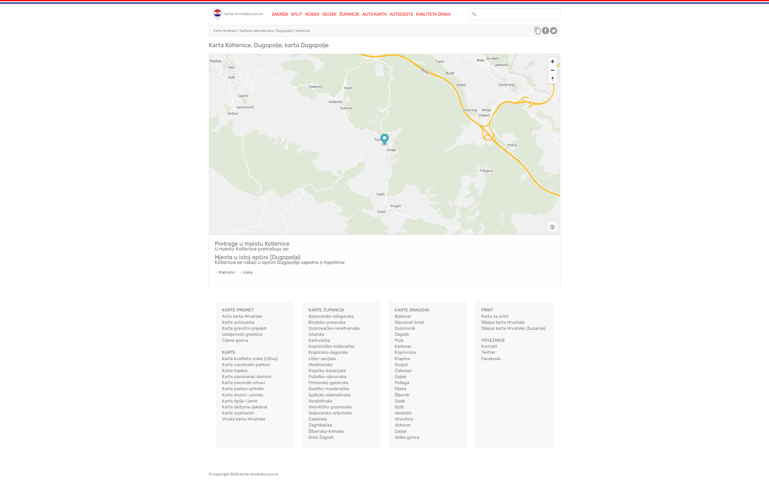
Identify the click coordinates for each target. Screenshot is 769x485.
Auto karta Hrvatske (242, 316)
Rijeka (312, 14)
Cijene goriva (235, 340)
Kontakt (489, 346)
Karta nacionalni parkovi (246, 364)
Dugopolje (284, 31)
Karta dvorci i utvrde (242, 395)
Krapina (402, 358)
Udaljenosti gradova (242, 334)
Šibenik (402, 395)
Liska (247, 272)
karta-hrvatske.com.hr (243, 14)
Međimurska (321, 364)
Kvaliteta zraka (433, 14)
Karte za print (495, 316)
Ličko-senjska (322, 358)
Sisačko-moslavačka (329, 388)
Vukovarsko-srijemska (330, 413)
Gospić (401, 364)
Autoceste (401, 14)
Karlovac (403, 346)
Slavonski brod (409, 322)
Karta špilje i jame (239, 401)
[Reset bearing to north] (552, 78)
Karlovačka (319, 340)
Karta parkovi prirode (243, 388)
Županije (349, 14)
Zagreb (280, 14)
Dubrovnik (405, 328)
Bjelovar (403, 316)
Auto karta (374, 14)
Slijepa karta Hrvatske (503, 322)
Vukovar (403, 425)
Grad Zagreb (321, 437)
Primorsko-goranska (328, 382)
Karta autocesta (238, 322)
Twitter (488, 352)
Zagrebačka (320, 425)
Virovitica (404, 419)
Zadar (400, 431)
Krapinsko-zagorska (328, 352)
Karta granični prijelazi (244, 328)
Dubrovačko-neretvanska (334, 328)
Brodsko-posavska (327, 322)
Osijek (329, 14)
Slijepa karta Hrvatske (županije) (513, 328)
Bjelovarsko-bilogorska (331, 316)
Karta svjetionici (238, 413)
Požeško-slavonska (327, 376)
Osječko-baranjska (327, 370)
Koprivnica (405, 352)
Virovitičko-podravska (330, 407)
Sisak (400, 401)
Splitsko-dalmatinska (256, 31)
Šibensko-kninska (326, 431)
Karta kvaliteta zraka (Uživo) (250, 358)
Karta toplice (235, 370)
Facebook (490, 358)
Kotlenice (303, 31)
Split (296, 14)
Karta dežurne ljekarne (244, 407)
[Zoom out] (552, 70)
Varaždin (403, 413)
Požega (402, 382)
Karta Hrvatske (225, 31)
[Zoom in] (552, 61)
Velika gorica (407, 437)
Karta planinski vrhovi (243, 382)
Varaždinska (320, 401)
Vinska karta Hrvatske (243, 419)
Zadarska (318, 419)
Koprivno (227, 272)
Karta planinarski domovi (246, 376)
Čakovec (403, 370)
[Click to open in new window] (545, 32)
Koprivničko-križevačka (331, 346)
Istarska (316, 334)
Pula (399, 340)
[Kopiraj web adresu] (537, 32)
